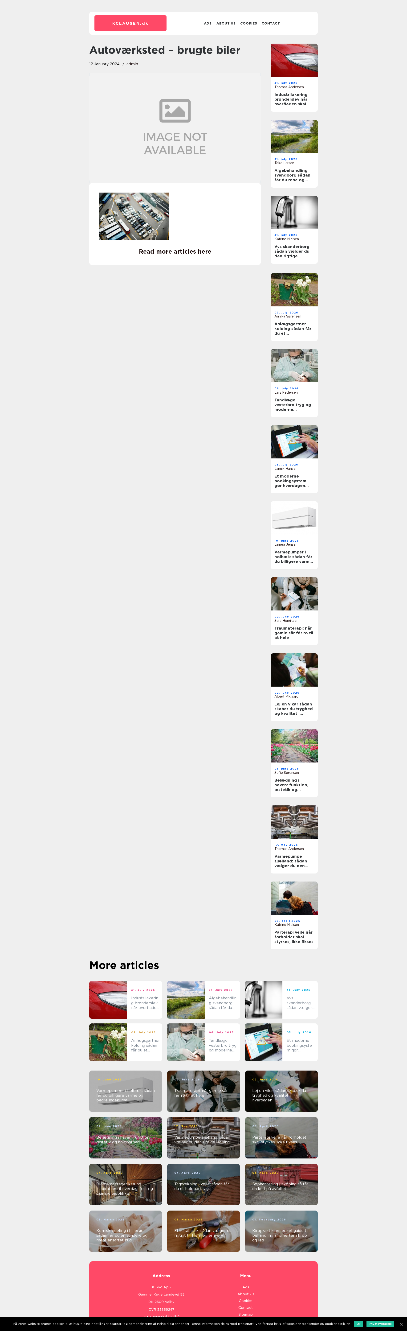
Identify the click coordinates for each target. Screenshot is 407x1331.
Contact (271, 23)
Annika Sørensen (287, 316)
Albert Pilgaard (286, 696)
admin (132, 64)
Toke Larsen (284, 163)
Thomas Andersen (289, 87)
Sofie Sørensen (286, 772)
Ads (208, 23)
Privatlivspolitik (380, 1324)
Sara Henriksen (286, 620)
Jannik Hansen (285, 468)
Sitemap (246, 1314)
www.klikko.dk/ (166, 1316)
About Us (226, 23)
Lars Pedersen (286, 392)
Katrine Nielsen (286, 239)
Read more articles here (175, 251)
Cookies (248, 23)
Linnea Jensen (285, 544)
